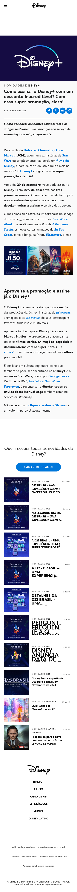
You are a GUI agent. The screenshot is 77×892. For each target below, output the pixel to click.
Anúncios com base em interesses (38, 866)
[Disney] (38, 6)
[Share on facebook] (49, 111)
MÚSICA (38, 811)
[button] (5, 6)
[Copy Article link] (69, 111)
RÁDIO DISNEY (39, 796)
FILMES (38, 789)
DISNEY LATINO (38, 818)
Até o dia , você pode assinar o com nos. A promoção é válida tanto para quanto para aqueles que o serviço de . (38, 195)
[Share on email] (62, 110)
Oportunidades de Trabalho (53, 856)
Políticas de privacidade (23, 847)
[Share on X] (56, 111)
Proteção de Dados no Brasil (51, 847)
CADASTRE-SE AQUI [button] (38, 467)
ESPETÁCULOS (39, 803)
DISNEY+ (38, 782)
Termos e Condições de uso (23, 856)
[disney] (38, 770)
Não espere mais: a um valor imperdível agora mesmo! (36, 408)
